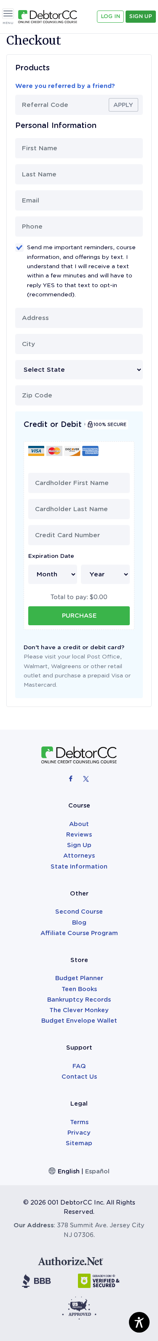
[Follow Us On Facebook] (71, 778)
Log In (110, 16)
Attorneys (79, 855)
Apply (123, 104)
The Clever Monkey (79, 1010)
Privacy (79, 1132)
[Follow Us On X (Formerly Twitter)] (86, 778)
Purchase (79, 615)
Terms (79, 1122)
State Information (79, 866)
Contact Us (79, 1076)
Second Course (79, 911)
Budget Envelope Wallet (79, 1020)
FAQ (79, 1066)
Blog (79, 922)
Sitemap (79, 1143)
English (69, 1171)
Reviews (79, 834)
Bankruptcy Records (79, 999)
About (79, 824)
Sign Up (140, 16)
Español (97, 1171)
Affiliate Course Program (79, 933)
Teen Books (79, 989)
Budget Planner (79, 978)
